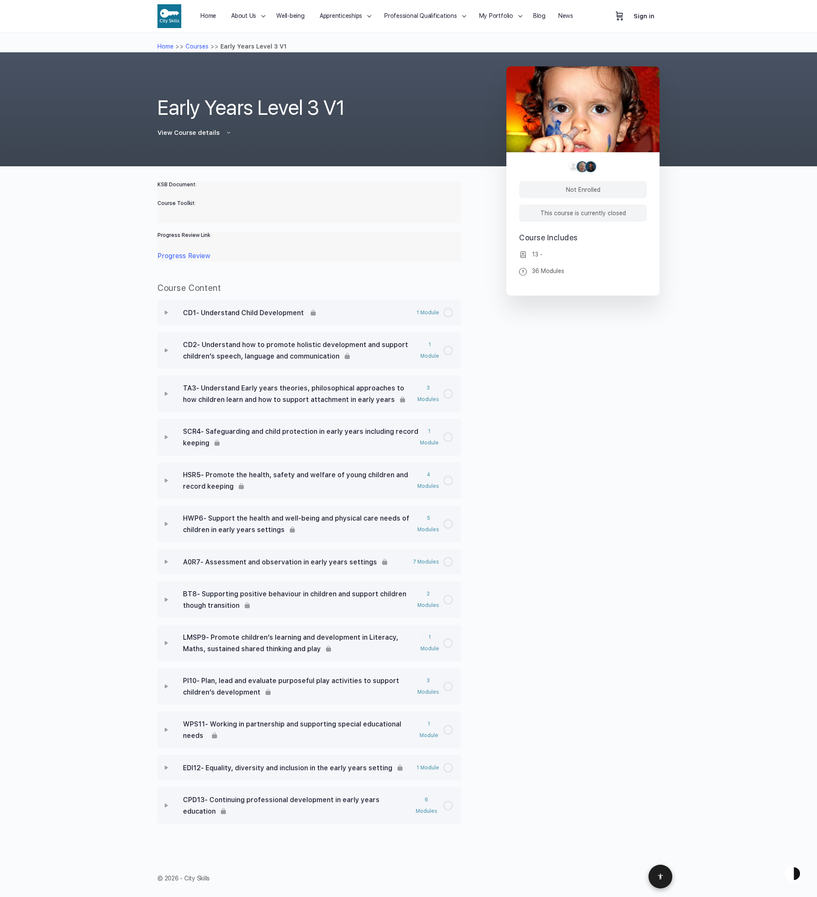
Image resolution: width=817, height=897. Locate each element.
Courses (197, 46)
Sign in (644, 16)
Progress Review (183, 256)
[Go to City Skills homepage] (169, 15)
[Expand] (166, 312)
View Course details (189, 133)
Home (165, 46)
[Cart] (619, 16)
